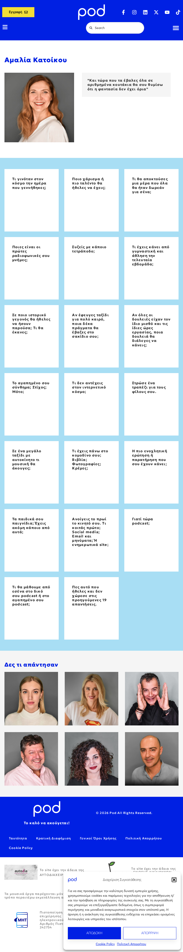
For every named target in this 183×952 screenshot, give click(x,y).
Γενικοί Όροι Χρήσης (98, 838)
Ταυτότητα (18, 838)
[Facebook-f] (123, 12)
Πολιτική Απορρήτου (131, 944)
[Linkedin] (145, 12)
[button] (174, 880)
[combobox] (115, 28)
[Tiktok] (178, 12)
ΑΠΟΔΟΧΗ (94, 933)
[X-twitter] (156, 12)
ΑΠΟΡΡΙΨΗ (149, 933)
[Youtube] (167, 12)
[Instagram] (134, 12)
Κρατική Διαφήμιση (53, 838)
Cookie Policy (105, 944)
